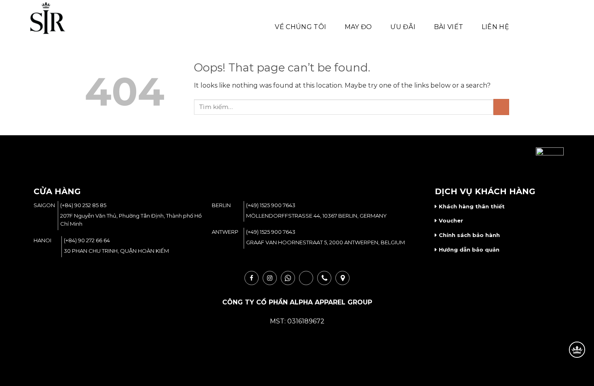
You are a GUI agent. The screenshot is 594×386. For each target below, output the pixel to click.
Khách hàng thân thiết (472, 206)
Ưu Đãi (402, 27)
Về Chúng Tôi (300, 27)
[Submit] (501, 107)
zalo (306, 278)
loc (342, 278)
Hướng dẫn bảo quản (469, 249)
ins (270, 278)
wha (288, 278)
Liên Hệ (495, 27)
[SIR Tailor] (58, 18)
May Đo (358, 27)
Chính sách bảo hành (469, 235)
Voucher (451, 220)
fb (251, 278)
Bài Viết (448, 27)
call (324, 278)
